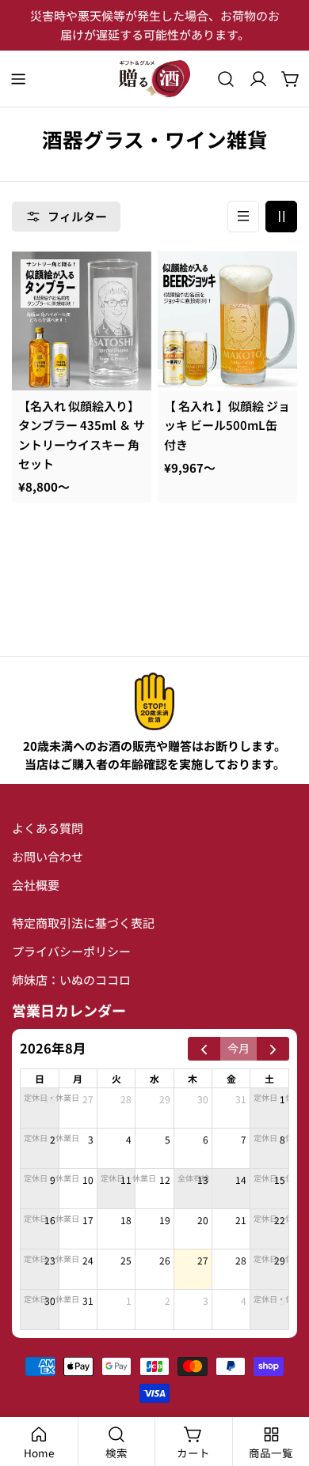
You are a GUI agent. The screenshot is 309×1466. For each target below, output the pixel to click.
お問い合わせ (47, 856)
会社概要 (35, 884)
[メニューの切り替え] (18, 79)
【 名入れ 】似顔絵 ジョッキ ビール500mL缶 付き (227, 425)
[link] (154, 701)
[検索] (226, 79)
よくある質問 (47, 828)
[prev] (204, 1049)
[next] (273, 1049)
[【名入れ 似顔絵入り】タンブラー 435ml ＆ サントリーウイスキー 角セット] (81, 320)
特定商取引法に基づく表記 (83, 922)
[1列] (243, 216)
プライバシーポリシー (71, 951)
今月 (238, 1048)
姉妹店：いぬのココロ (71, 979)
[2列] (281, 216)
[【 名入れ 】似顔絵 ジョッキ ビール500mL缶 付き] (227, 320)
